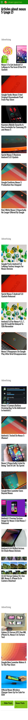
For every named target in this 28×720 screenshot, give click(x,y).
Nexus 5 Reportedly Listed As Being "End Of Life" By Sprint (13, 464)
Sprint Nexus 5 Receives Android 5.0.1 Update (11, 156)
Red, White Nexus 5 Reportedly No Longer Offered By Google (13, 211)
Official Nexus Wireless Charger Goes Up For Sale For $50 (13, 692)
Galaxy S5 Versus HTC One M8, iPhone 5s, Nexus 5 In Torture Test (13, 635)
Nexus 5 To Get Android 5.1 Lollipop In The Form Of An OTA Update (13, 67)
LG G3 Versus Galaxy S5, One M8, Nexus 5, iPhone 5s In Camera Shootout (13, 578)
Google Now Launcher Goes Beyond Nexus (12, 492)
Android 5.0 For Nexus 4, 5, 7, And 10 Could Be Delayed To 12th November (12, 324)
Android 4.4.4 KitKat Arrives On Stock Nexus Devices (12, 549)
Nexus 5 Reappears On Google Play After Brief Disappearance (13, 352)
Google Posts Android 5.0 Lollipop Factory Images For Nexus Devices (12, 266)
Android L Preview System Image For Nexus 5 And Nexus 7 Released (13, 521)
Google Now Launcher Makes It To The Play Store (13, 663)
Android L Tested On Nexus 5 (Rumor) (12, 436)
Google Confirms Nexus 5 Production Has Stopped (11, 183)
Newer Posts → (20, 704)
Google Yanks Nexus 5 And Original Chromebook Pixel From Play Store (12, 97)
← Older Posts (7, 703)
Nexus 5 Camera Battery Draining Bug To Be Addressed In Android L (13, 408)
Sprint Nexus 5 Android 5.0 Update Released (12, 295)
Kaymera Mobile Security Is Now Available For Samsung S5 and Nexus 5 (13, 127)
